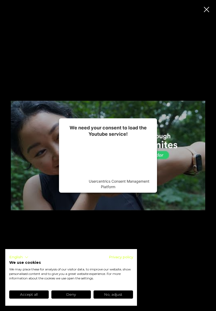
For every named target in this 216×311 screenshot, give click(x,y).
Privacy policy (121, 257)
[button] (18, 257)
